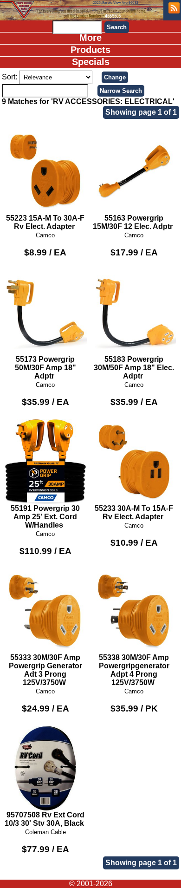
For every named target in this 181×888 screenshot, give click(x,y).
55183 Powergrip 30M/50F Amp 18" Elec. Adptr (134, 367)
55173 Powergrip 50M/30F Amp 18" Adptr (45, 367)
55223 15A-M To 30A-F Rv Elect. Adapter (45, 222)
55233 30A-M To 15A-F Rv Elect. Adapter (134, 512)
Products (90, 50)
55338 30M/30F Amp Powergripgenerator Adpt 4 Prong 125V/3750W (134, 669)
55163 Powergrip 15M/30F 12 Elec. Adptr (133, 222)
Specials (91, 62)
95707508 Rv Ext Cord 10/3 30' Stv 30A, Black (44, 819)
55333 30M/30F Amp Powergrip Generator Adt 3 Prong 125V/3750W (45, 669)
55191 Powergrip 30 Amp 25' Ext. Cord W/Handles (45, 516)
